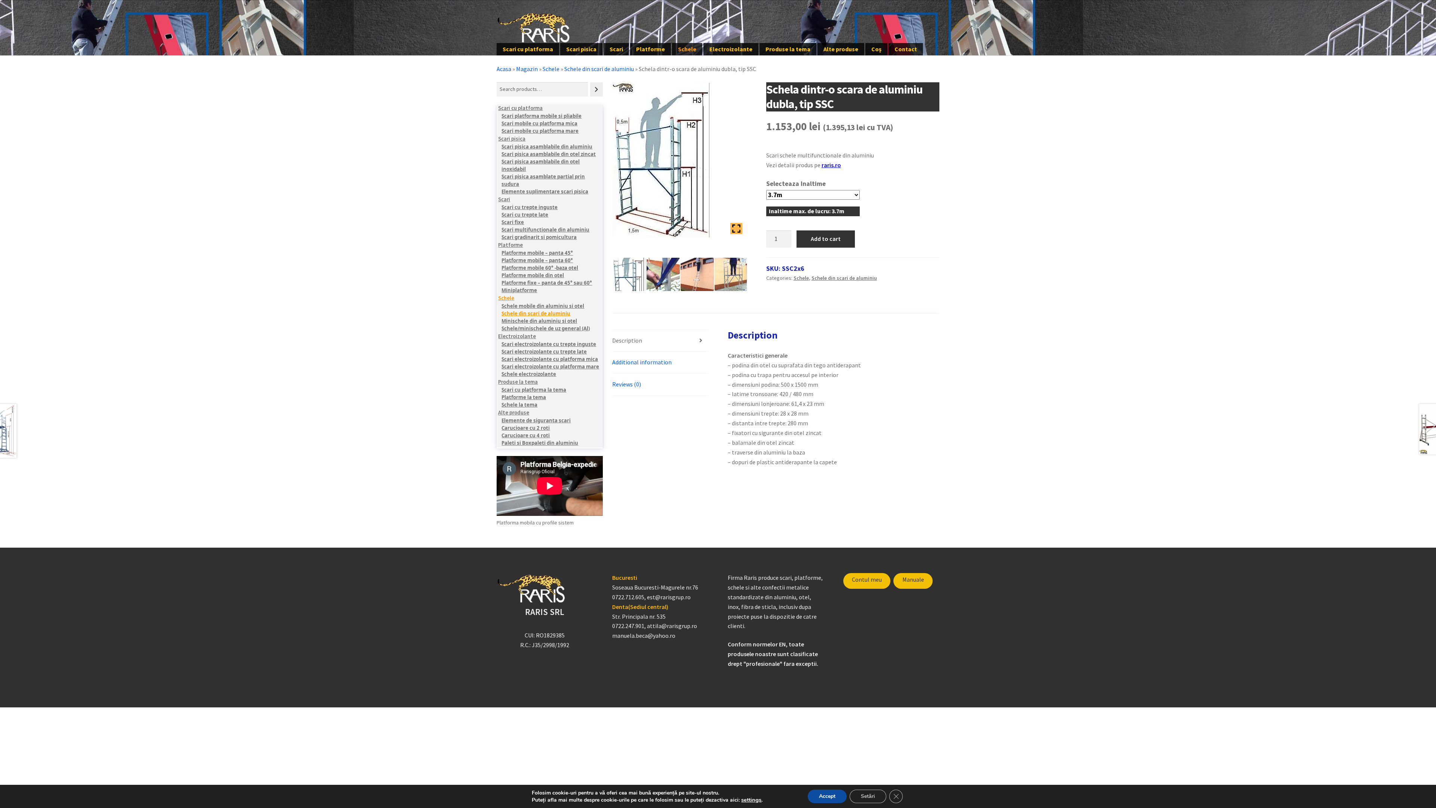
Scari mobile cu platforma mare (540, 131)
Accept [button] (827, 796)
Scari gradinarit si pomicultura (539, 237)
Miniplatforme (519, 290)
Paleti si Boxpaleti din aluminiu (539, 443)
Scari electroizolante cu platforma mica (549, 359)
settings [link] (751, 800)
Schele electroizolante (528, 374)
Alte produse (840, 49)
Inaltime (813, 184)
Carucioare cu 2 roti (525, 428)
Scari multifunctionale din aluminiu (545, 229)
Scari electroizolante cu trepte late (544, 351)
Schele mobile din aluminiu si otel (542, 306)
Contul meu (867, 579)
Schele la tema (519, 404)
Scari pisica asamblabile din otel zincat (548, 154)
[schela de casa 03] (731, 274)
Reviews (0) (626, 384)
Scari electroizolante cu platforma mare (550, 366)
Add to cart (826, 238)
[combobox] (542, 89)
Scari (616, 49)
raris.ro (831, 165)
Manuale (913, 579)
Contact (906, 49)
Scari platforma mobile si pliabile (541, 116)
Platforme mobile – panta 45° (537, 253)
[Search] (596, 89)
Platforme (650, 49)
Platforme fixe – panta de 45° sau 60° (546, 282)
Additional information (642, 362)
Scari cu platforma (528, 49)
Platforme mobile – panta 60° (537, 260)
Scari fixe (512, 222)
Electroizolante (730, 49)
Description (627, 340)
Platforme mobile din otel (532, 275)
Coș (876, 49)
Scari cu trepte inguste (529, 207)
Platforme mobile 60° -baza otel (539, 267)
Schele (687, 49)
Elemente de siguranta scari (536, 420)
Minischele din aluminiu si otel (539, 321)
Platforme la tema (523, 397)
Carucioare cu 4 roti (525, 435)
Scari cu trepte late (524, 214)
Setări (868, 796)
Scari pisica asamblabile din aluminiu (546, 146)
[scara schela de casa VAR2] (629, 274)
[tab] (660, 341)
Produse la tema (787, 49)
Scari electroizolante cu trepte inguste (548, 344)
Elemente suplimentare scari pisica (544, 191)
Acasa (504, 69)
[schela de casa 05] (663, 274)
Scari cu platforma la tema (533, 389)
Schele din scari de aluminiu (599, 69)
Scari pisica (581, 49)
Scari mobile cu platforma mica (539, 123)
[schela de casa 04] (697, 274)
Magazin (527, 69)
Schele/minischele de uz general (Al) (545, 328)
